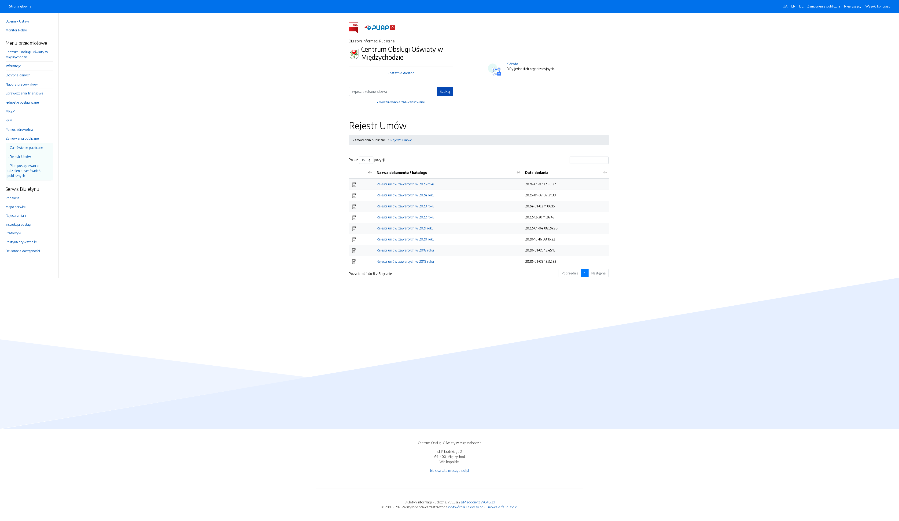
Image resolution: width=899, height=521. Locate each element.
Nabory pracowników (22, 84)
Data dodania (536, 172)
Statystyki (13, 233)
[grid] (479, 217)
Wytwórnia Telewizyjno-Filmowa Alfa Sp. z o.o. (483, 507)
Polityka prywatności (21, 242)
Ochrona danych (18, 75)
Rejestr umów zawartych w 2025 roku (405, 184)
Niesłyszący (853, 6)
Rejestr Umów (20, 156)
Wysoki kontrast (877, 6)
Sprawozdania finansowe (24, 93)
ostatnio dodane (402, 73)
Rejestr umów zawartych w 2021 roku (405, 228)
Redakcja (12, 198)
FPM (9, 120)
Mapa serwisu (16, 207)
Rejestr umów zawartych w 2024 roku (406, 195)
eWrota (512, 64)
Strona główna (20, 6)
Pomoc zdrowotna (19, 129)
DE (801, 6)
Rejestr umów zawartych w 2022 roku (405, 217)
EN (793, 6)
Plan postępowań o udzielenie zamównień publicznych (24, 170)
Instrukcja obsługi (18, 224)
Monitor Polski (16, 30)
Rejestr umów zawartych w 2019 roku (405, 261)
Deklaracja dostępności (23, 251)
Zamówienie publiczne (26, 147)
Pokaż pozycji (367, 160)
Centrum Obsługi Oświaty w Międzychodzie (27, 54)
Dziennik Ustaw (17, 21)
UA (785, 6)
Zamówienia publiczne (22, 138)
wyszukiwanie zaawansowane (402, 102)
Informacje (13, 66)
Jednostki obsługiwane (22, 102)
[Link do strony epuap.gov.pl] (380, 27)
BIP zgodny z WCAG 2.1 (478, 502)
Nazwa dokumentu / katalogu (402, 172)
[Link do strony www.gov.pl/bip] (356, 27)
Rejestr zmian (16, 215)
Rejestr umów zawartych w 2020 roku (406, 239)
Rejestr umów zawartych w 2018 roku (405, 250)
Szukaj (445, 91)
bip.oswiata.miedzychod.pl (449, 470)
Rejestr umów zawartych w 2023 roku (405, 206)
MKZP (10, 111)
